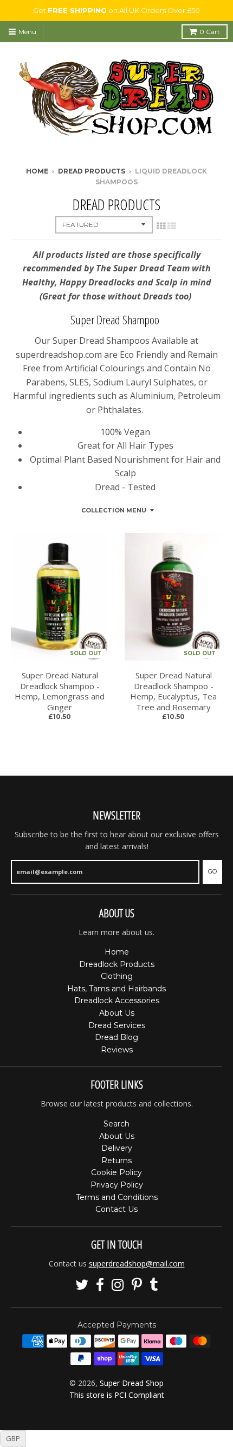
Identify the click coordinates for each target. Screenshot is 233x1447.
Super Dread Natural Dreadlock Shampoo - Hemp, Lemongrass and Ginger (60, 691)
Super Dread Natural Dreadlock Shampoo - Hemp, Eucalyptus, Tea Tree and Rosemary (173, 691)
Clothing (117, 976)
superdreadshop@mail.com (137, 1263)
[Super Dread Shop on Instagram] (118, 1285)
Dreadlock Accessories (116, 1000)
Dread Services (116, 1025)
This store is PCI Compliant (116, 1395)
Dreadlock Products (116, 964)
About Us (116, 1013)
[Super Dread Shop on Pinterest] (137, 1285)
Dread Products (91, 171)
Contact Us (116, 1209)
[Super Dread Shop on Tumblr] (154, 1285)
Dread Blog (116, 1037)
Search (116, 1124)
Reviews (117, 1050)
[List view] (171, 226)
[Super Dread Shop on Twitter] (81, 1285)
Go (212, 871)
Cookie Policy (116, 1172)
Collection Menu (113, 510)
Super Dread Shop (132, 1383)
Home (37, 171)
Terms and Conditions (117, 1197)
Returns (116, 1160)
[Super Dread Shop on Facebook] (100, 1285)
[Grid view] (161, 226)
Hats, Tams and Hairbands (116, 988)
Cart (209, 32)
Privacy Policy (116, 1185)
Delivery (116, 1148)
